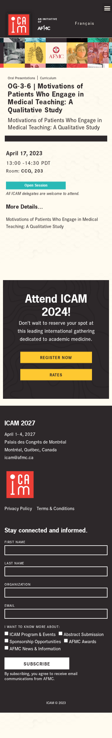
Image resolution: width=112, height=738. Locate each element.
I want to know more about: (32, 627)
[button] (107, 8)
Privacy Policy (18, 508)
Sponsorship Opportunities (35, 641)
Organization (17, 584)
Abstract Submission (84, 634)
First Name (14, 542)
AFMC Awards (82, 641)
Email (9, 605)
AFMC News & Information (35, 649)
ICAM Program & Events (33, 634)
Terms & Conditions (55, 508)
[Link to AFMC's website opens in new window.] (44, 27)
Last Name (14, 563)
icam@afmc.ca (18, 457)
